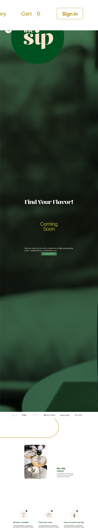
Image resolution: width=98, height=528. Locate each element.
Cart (30, 13)
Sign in (70, 13)
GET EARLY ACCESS (49, 253)
